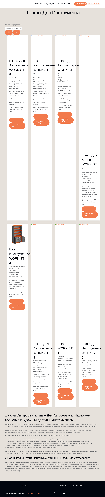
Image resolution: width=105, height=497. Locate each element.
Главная (38, 4)
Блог (57, 4)
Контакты (65, 4)
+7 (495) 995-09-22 (94, 4)
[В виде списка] (16, 32)
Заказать (16, 120)
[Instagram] (69, 493)
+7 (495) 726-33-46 (80, 4)
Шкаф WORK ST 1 (65, 348)
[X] (67, 493)
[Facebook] (64, 493)
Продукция (49, 4)
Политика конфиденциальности (72, 485)
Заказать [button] (16, 125)
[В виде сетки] (9, 32)
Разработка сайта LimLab (34, 493)
